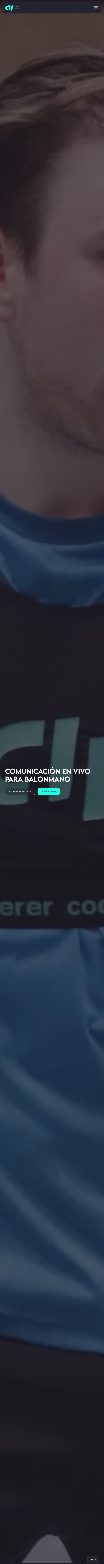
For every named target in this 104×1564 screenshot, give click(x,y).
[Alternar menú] (96, 8)
